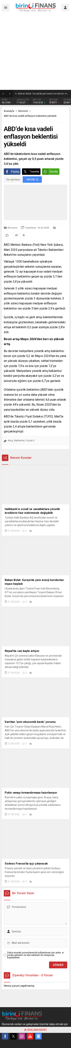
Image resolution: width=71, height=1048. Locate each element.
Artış (10, 440)
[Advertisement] (35, 52)
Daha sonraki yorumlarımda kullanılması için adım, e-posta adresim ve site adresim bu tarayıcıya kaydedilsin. (35, 955)
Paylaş (15, 171)
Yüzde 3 (30, 440)
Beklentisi (19, 440)
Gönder (53, 171)
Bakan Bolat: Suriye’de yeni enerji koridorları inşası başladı (43, 93)
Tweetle (34, 171)
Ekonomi (23, 111)
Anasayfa (9, 111)
